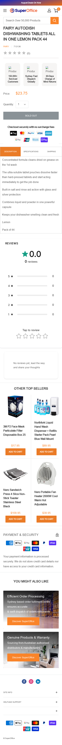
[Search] (54, 20)
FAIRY (6, 46)
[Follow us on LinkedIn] (38, 681)
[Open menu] (5, 10)
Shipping (51, 152)
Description (10, 152)
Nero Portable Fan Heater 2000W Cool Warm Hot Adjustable (46, 498)
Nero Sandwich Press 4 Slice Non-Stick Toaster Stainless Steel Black (14, 498)
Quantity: (8, 104)
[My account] (49, 10)
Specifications (30, 152)
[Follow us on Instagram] (31, 681)
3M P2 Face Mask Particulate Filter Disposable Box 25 (14, 430)
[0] (56, 11)
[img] (14, 53)
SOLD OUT (31, 115)
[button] (31, 276)
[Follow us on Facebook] (24, 681)
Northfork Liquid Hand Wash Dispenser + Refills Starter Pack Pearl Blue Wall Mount (45, 430)
